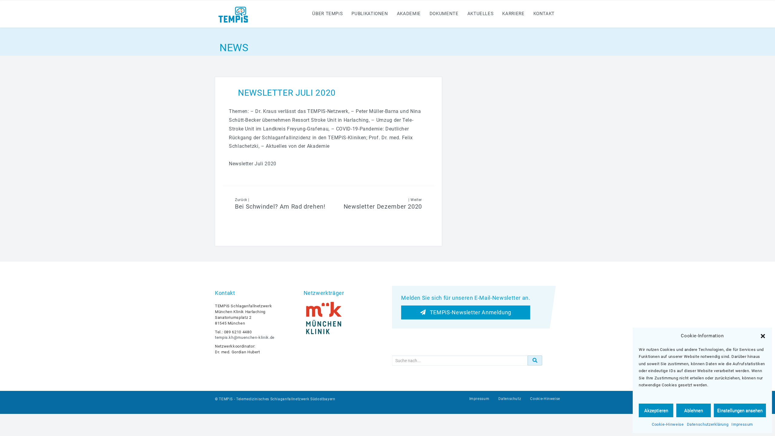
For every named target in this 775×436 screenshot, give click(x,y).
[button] (763, 336)
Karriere (513, 13)
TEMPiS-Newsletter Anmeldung (468, 312)
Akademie (409, 13)
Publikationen (369, 13)
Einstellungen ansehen (740, 410)
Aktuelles (480, 13)
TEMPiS (226, 399)
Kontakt (544, 13)
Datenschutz (509, 399)
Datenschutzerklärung (708, 424)
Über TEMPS (327, 13)
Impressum (742, 424)
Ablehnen (693, 410)
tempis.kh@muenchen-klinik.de (245, 337)
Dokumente (444, 13)
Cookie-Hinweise (668, 424)
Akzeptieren (656, 410)
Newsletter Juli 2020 (252, 164)
